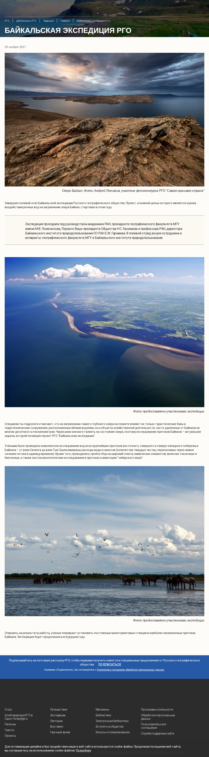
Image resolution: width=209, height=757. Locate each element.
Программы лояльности (157, 709)
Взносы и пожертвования (113, 732)
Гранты (9, 730)
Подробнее (83, 750)
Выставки (56, 726)
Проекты (10, 735)
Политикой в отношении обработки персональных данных (130, 669)
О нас (8, 709)
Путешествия (58, 709)
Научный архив (60, 732)
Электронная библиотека (112, 721)
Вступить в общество (110, 726)
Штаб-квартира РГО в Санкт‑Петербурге (19, 717)
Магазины (102, 709)
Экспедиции (58, 715)
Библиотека (103, 715)
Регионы (10, 724)
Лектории (56, 721)
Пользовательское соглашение (153, 726)
